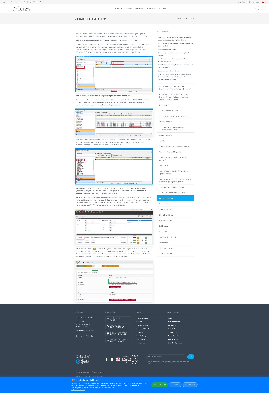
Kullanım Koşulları (174, 321)
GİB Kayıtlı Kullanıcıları (167, 248)
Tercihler (162, 141)
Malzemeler (163, 231)
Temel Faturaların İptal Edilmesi (168, 71)
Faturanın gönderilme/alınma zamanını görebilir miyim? (173, 54)
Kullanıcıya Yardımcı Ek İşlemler (170, 152)
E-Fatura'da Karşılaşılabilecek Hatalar (172, 193)
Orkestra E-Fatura (188, 19)
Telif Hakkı (171, 329)
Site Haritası (172, 332)
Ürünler (140, 321)
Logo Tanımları (164, 165)
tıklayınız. (117, 105)
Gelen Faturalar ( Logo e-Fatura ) (171, 187)
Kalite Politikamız (98, 372)
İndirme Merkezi (254, 2)
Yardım (179, 19)
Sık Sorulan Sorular (166, 198)
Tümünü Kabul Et (160, 385)
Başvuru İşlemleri (165, 122)
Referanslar (141, 343)
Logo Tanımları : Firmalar (168, 237)
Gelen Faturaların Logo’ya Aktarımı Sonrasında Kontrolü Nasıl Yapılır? (171, 128)
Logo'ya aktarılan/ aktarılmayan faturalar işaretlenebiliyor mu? (172, 60)
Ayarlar (175, 385)
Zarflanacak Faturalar (166, 204)
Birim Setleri (163, 243)
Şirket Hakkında (143, 318)
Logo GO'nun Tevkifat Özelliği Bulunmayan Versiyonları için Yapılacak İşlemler (175, 180)
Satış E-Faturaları (165, 220)
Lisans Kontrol (173, 336)
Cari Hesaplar (164, 226)
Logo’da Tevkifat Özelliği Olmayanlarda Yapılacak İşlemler (173, 172)
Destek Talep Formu (175, 343)
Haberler (140, 332)
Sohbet (242, 2)
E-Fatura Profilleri (165, 254)
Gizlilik (170, 318)
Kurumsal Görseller (144, 329)
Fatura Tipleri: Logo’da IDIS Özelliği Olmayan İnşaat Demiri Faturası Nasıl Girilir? (175, 87)
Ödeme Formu (173, 339)
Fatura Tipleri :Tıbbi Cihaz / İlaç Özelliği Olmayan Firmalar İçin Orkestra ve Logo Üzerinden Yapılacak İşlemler (173, 97)
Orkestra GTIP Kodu (166, 209)
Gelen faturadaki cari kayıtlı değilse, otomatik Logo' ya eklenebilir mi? (175, 66)
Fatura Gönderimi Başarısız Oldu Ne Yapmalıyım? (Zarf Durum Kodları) (176, 44)
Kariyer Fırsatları (143, 325)
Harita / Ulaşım (143, 336)
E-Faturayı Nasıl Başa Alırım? (167, 49)
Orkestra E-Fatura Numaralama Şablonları (174, 146)
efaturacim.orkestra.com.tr (105, 197)
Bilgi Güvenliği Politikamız (83, 372)
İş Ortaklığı (141, 339)
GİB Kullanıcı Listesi (166, 215)
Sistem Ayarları (164, 105)
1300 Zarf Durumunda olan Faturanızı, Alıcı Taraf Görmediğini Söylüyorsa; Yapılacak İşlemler (174, 38)
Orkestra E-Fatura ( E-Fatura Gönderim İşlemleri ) (173, 158)
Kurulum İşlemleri (165, 135)
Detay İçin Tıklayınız (78, 390)
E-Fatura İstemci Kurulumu (169, 111)
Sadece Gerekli (190, 385)
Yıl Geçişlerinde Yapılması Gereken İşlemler (174, 116)
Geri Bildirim (172, 325)
